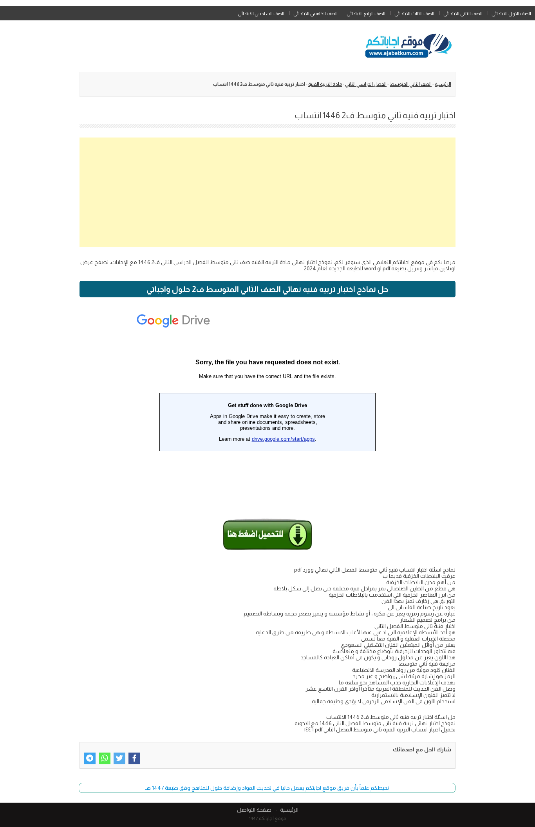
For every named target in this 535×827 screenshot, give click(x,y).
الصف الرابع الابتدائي (366, 13)
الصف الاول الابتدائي (511, 13)
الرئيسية (443, 84)
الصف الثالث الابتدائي (414, 13)
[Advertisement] (267, 192)
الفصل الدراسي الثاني (366, 84)
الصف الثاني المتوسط (411, 84)
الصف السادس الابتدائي (261, 13)
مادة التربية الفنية (325, 84)
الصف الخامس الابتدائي (315, 13)
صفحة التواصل (254, 810)
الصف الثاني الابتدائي (463, 13)
